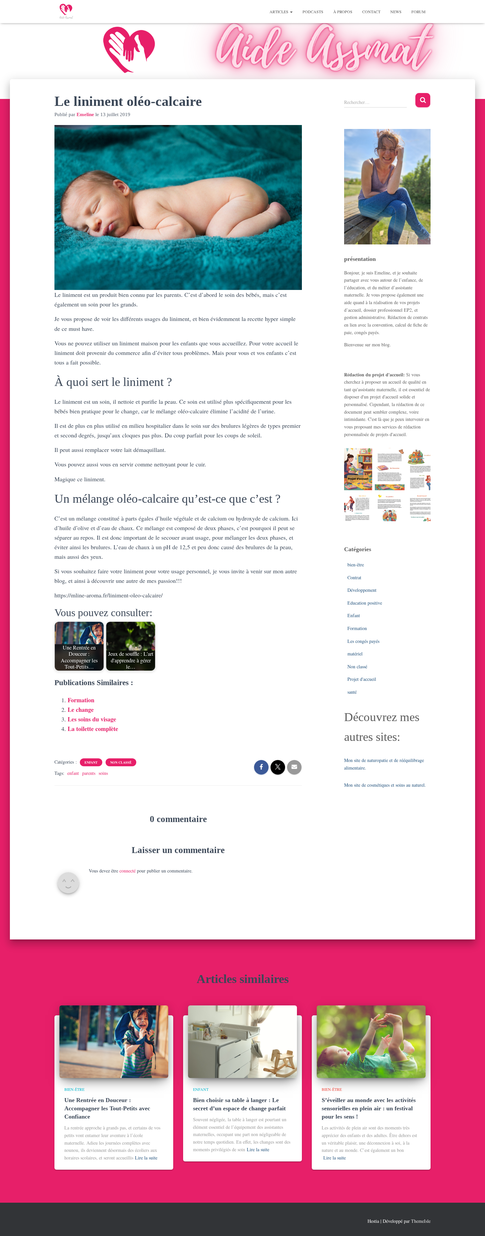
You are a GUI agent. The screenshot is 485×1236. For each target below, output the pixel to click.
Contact (371, 11)
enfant (73, 773)
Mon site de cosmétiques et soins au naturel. (385, 785)
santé (352, 692)
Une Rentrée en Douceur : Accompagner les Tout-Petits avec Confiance (107, 1108)
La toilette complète (93, 728)
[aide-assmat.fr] (66, 11)
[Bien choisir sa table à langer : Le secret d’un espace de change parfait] (242, 1041)
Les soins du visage (92, 719)
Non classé (121, 762)
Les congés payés (363, 641)
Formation (81, 700)
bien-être (355, 564)
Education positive (364, 603)
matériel (355, 653)
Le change (81, 709)
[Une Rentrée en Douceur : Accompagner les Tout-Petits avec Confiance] (113, 1041)
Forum (418, 11)
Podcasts (313, 11)
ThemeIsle (421, 1221)
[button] (291, 11)
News (396, 11)
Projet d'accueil (361, 679)
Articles (279, 11)
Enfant (91, 762)
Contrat (354, 577)
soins (103, 773)
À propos (342, 11)
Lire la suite (146, 1158)
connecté (127, 871)
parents (88, 773)
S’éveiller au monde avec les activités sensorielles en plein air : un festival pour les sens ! (369, 1108)
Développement (361, 590)
